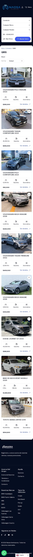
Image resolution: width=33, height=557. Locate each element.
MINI (2, 501)
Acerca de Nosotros (7, 475)
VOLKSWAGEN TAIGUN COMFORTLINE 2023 (11, 132)
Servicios (21, 473)
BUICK (3, 508)
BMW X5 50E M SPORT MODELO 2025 (15, 379)
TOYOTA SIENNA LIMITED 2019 (14, 420)
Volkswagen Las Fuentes (6, 512)
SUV (19, 510)
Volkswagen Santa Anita (7, 518)
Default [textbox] (11, 61)
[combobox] (16, 20)
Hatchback (21, 499)
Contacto (4, 484)
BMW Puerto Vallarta (7, 497)
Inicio (3, 48)
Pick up (20, 503)
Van (19, 513)
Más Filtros (9, 39)
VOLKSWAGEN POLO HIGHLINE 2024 (14, 91)
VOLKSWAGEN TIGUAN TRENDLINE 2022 (16, 257)
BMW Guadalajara (6, 494)
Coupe (20, 496)
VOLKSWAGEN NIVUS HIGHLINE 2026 (15, 215)
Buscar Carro (24, 39)
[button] (4, 553)
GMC (2, 504)
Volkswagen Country (7, 523)
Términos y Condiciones (5, 479)
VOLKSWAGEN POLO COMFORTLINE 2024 (11, 174)
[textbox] (16, 20)
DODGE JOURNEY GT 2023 (13, 339)
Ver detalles (24, 104)
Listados (8, 48)
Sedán (20, 506)
